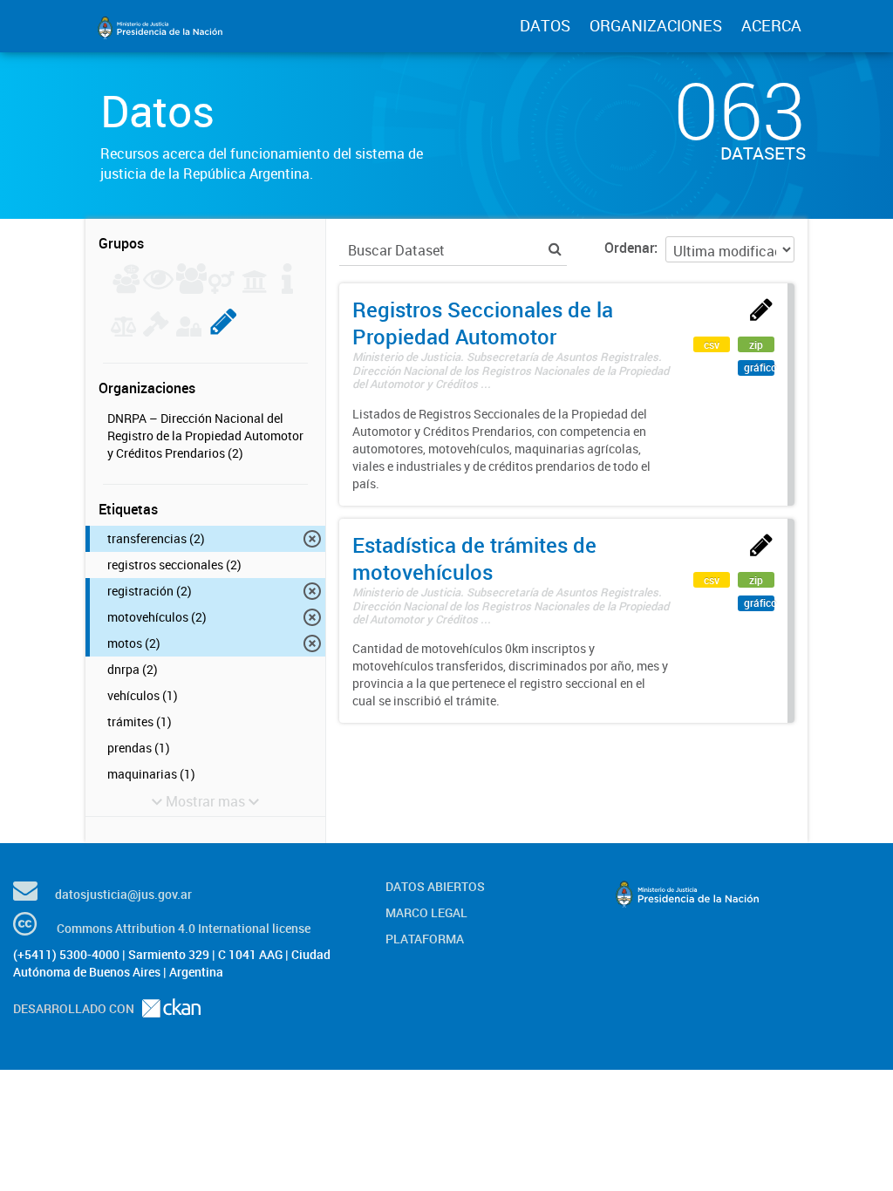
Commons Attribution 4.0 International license (183, 928)
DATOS (545, 25)
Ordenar (629, 247)
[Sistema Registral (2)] (223, 331)
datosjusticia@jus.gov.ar (123, 894)
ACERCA (771, 25)
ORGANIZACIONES (656, 25)
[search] (555, 249)
